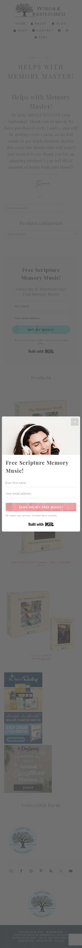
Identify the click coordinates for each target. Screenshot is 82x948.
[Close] (75, 422)
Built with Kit (41, 524)
